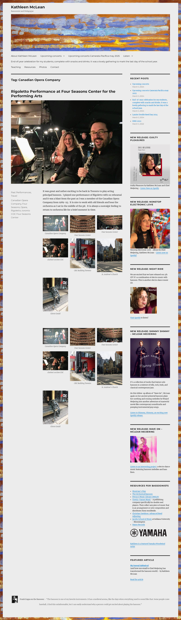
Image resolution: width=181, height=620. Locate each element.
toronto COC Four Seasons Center (21, 214)
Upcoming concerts (51, 56)
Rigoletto (16, 210)
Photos (43, 67)
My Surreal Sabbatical (139, 565)
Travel (14, 196)
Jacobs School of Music (142, 519)
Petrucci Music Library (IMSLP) (145, 497)
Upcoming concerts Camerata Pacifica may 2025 (94, 56)
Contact (54, 67)
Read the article (136, 579)
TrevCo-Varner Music (141, 500)
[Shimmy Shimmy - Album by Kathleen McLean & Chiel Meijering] (150, 358)
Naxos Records (138, 525)
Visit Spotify (135, 318)
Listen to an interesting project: (143, 467)
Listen (126, 56)
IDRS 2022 (136, 121)
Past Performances (21, 192)
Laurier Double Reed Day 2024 (145, 115)
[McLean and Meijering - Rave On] (150, 449)
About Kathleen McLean (24, 56)
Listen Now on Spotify (149, 188)
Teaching (16, 67)
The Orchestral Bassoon (142, 494)
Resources (30, 67)
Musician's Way (139, 491)
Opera (24, 207)
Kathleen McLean (28, 7)
